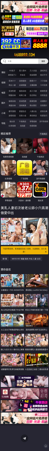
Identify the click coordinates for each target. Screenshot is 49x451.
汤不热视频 (43, 121)
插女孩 (12, 121)
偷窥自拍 (12, 101)
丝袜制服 (22, 85)
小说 (3, 113)
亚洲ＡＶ (12, 81)
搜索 (43, 61)
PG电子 (12, 70)
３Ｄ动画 (43, 81)
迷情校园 (12, 115)
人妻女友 (33, 111)
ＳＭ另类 (43, 85)
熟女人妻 (12, 85)
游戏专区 (43, 70)
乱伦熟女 (33, 95)
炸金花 (22, 75)
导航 (3, 123)
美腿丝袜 (12, 105)
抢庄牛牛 (43, 75)
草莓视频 (33, 121)
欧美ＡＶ (33, 81)
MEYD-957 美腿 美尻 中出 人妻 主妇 (26, 259)
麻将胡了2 (12, 75)
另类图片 (43, 105)
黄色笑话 (33, 115)
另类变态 (43, 95)
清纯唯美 (22, 105)
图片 (3, 103)
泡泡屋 (22, 126)
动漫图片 (43, 101)
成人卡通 (33, 91)
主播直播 (33, 85)
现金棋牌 (33, 75)
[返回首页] (45, 445)
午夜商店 (22, 121)
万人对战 (33, 70)
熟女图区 (33, 105)
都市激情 (12, 111)
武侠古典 (43, 111)
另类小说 (22, 115)
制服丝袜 (12, 95)
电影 (3, 92)
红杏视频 (12, 126)
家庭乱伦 (22, 111)
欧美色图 (33, 101)
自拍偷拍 (22, 81)
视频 (3, 82)
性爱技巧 (43, 115)
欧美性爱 (43, 91)
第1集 (5, 259)
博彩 (3, 72)
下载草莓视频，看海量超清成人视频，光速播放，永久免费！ (24, 250)
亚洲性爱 (12, 91)
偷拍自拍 (22, 91)
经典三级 (22, 95)
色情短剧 (33, 126)
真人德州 (22, 70)
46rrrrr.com (24, 54)
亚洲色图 (22, 101)
